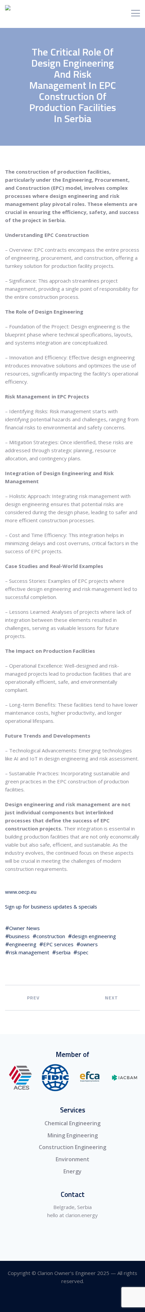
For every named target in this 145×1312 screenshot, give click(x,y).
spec (82, 952)
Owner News (24, 928)
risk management (29, 952)
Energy (72, 1171)
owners (89, 944)
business (19, 936)
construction (50, 936)
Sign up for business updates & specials (51, 906)
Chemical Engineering (72, 1123)
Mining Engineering (73, 1135)
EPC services (58, 944)
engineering (22, 944)
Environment (72, 1159)
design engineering (94, 936)
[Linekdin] (72, 1300)
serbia (63, 952)
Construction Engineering (72, 1147)
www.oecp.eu (20, 891)
